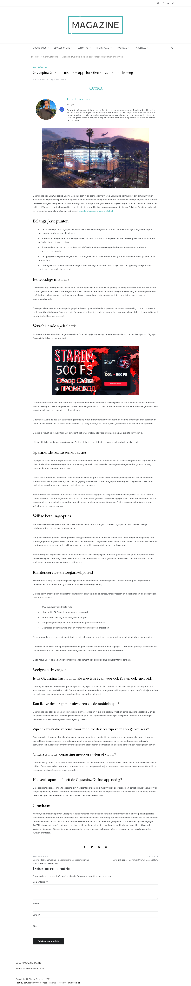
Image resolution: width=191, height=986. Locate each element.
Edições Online (62, 48)
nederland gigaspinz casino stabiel (96, 210)
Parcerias (140, 48)
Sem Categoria (40, 67)
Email (36, 915)
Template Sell (73, 982)
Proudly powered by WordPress (32, 982)
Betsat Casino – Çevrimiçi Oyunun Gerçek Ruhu (135, 860)
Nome (36, 903)
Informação (102, 48)
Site (35, 926)
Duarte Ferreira (60, 80)
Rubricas (122, 48)
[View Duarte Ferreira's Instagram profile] (61, 109)
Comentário (40, 882)
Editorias (83, 48)
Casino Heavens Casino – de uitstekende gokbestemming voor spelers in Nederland (61, 862)
